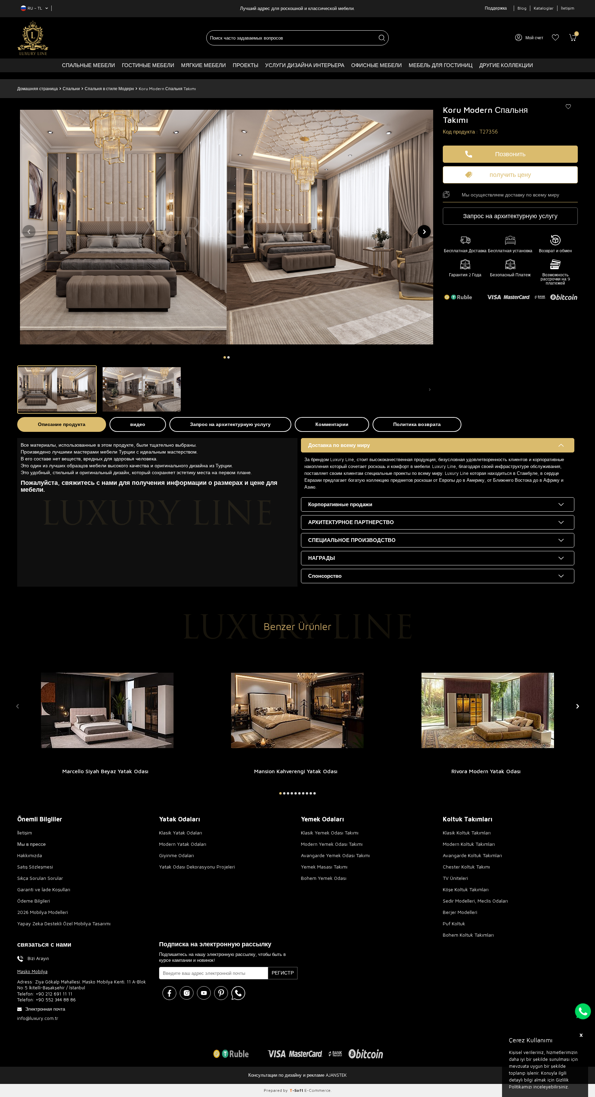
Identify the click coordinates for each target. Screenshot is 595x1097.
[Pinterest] (221, 993)
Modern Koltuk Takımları (469, 844)
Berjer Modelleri (460, 912)
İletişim (567, 8)
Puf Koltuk (454, 923)
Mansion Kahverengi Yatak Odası (295, 771)
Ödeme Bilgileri (33, 901)
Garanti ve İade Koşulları (43, 889)
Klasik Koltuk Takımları (467, 832)
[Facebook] (169, 993)
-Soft (297, 1090)
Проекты (245, 65)
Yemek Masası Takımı (324, 867)
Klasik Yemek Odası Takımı (329, 832)
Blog (522, 8)
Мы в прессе (31, 844)
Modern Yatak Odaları (182, 844)
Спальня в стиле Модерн (109, 88)
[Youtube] (204, 993)
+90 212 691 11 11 (54, 994)
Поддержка (496, 8)
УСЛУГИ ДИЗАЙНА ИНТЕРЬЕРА (304, 65)
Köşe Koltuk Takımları (466, 889)
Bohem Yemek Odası (323, 878)
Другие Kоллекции (506, 65)
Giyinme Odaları (176, 855)
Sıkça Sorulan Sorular (40, 878)
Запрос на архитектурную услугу (230, 424)
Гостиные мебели (148, 65)
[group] (226, 227)
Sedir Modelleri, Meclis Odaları (475, 901)
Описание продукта (61, 424)
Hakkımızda (29, 855)
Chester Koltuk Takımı (466, 867)
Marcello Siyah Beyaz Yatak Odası (105, 771)
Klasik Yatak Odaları (180, 832)
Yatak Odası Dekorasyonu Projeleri (197, 867)
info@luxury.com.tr (37, 1018)
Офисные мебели (376, 65)
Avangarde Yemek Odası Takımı (335, 855)
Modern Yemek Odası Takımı (332, 844)
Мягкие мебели (203, 65)
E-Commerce (317, 1090)
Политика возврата (417, 424)
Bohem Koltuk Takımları (468, 935)
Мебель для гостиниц (440, 65)
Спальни (71, 88)
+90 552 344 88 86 (56, 999)
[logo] (33, 38)
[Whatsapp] (238, 993)
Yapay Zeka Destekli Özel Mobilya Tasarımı (64, 923)
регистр (283, 973)
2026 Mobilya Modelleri (42, 912)
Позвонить (510, 154)
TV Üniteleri (455, 878)
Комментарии (331, 424)
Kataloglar (544, 8)
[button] (224, 357)
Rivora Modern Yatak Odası (486, 771)
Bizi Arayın (38, 958)
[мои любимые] (555, 37)
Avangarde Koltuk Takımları (472, 855)
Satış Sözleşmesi (35, 867)
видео (137, 424)
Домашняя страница (37, 88)
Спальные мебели (88, 65)
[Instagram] (187, 993)
